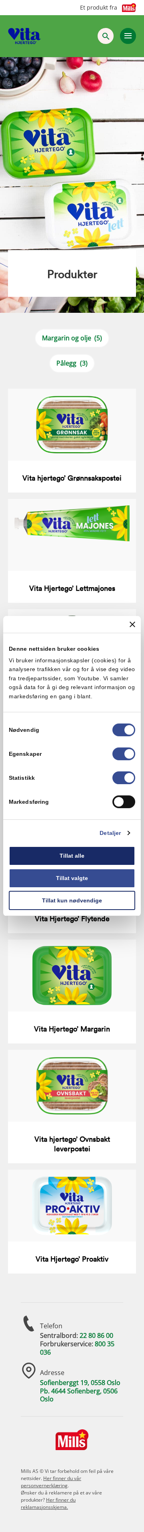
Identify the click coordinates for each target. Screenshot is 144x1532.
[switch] (123, 753)
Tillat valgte (72, 878)
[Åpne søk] (106, 36)
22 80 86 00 (96, 1335)
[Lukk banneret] (132, 624)
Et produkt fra (98, 7)
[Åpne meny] (128, 36)
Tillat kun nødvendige (72, 900)
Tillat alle (72, 855)
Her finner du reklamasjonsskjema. (48, 1503)
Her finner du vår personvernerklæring (51, 1482)
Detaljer (110, 833)
